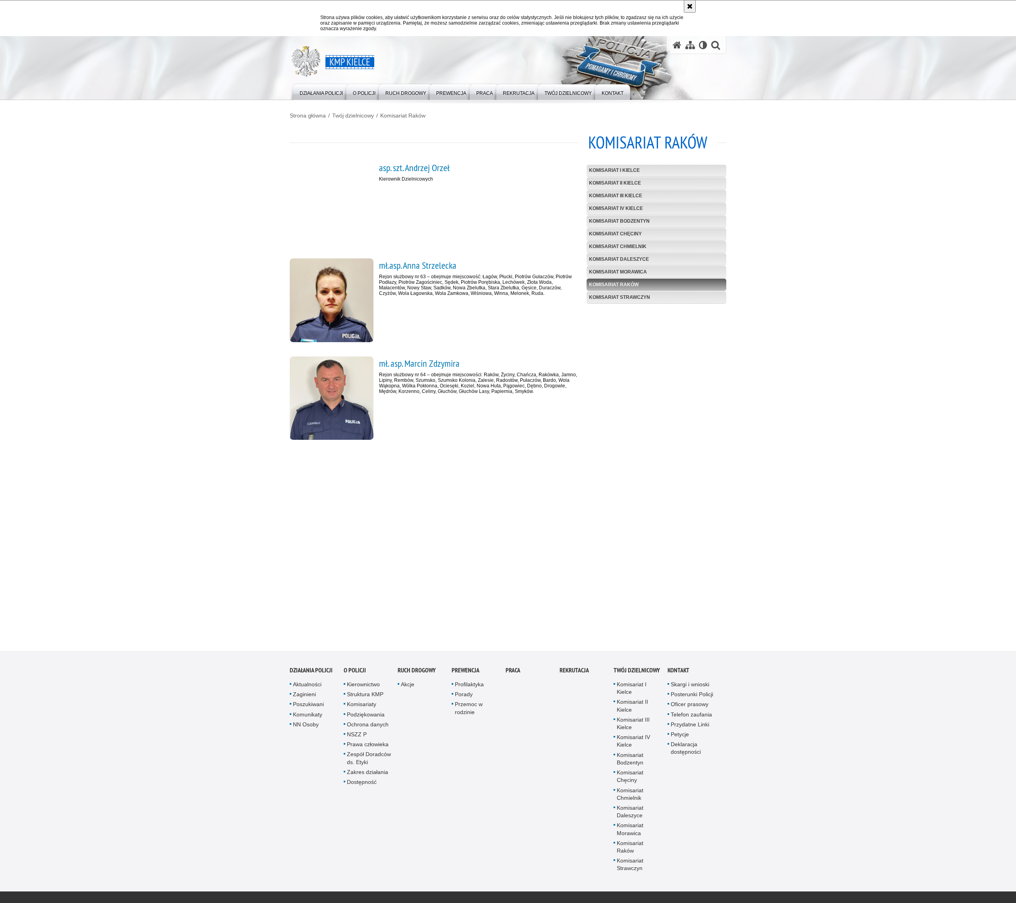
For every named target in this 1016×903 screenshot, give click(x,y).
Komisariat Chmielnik (618, 246)
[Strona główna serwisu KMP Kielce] (677, 45)
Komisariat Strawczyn (619, 297)
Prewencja (465, 673)
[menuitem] (321, 91)
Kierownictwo (363, 687)
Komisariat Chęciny (615, 234)
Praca (513, 673)
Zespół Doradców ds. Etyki (369, 761)
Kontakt (678, 673)
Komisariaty (361, 707)
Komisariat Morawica (618, 272)
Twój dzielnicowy (353, 115)
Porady (464, 697)
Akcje (407, 687)
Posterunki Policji (692, 697)
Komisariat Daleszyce (619, 259)
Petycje (680, 737)
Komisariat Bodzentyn (619, 221)
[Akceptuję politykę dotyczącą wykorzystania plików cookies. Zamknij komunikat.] (690, 6)
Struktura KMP (365, 697)
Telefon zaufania (691, 717)
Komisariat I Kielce (614, 170)
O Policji (355, 673)
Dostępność (362, 785)
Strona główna (308, 115)
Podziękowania (366, 717)
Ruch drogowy (417, 673)
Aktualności (307, 687)
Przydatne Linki (690, 727)
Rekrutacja (574, 673)
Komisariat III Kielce (615, 195)
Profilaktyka (469, 687)
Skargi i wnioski (690, 687)
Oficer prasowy (689, 707)
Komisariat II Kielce (615, 183)
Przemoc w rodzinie (469, 711)
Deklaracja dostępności (686, 751)
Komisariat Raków (402, 115)
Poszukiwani (308, 707)
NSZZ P (357, 737)
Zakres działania (367, 775)
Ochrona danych (368, 727)
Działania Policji (311, 673)
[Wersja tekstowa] (703, 45)
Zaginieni (304, 697)
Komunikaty (307, 717)
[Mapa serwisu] (690, 45)
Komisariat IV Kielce (616, 208)
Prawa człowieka (368, 747)
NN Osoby (306, 727)
